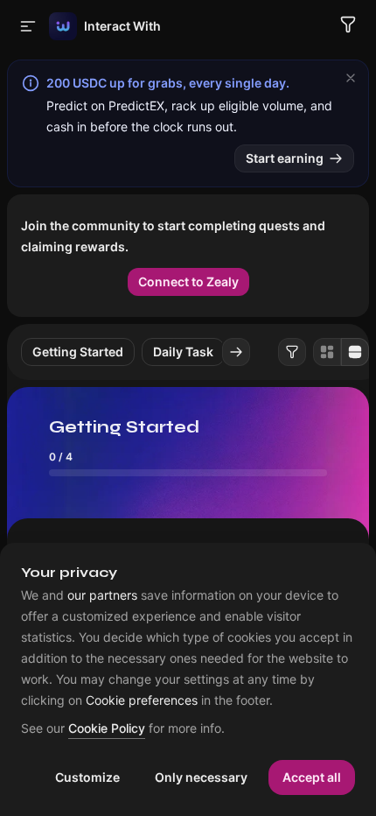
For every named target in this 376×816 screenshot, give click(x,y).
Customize (87, 777)
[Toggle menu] (27, 26)
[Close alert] (351, 78)
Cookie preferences (142, 700)
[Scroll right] (236, 352)
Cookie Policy (106, 728)
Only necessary (201, 777)
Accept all (311, 777)
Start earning (285, 158)
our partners (102, 595)
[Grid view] (327, 352)
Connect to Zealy (188, 281)
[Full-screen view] (355, 352)
